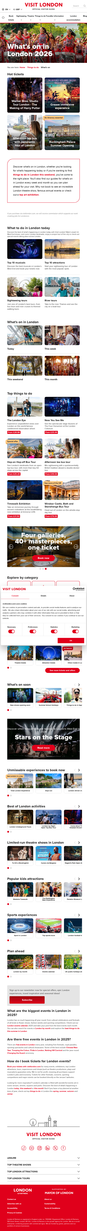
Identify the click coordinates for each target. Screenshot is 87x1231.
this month (39, 1088)
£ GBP (17, 9)
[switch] (33, 631)
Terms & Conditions (52, 1208)
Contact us (11, 1199)
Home (22, 67)
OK (71, 640)
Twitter (55, 1148)
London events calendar (17, 1025)
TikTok (23, 1148)
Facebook (63, 1148)
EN (6, 9)
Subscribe (27, 1000)
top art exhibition (29, 195)
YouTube (31, 1148)
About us (48, 1199)
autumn (70, 1091)
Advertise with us (14, 1204)
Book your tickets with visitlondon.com (24, 1066)
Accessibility (12, 1208)
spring (56, 1091)
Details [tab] (43, 596)
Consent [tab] (15, 596)
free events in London (25, 1044)
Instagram (39, 1148)
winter (10, 1094)
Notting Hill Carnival (53, 1050)
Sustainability (49, 1204)
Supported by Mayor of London (59, 1191)
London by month (43, 1028)
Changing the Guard (16, 1053)
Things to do (33, 67)
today (16, 1088)
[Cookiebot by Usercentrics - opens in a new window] (74, 589)
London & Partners (23, 1191)
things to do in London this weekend (34, 175)
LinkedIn (47, 1148)
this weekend (25, 1088)
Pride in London (37, 1050)
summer (62, 1091)
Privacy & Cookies (14, 1213)
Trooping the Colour (20, 1050)
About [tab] (71, 596)
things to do (35, 1091)
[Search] (85, 5)
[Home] (3, 18)
